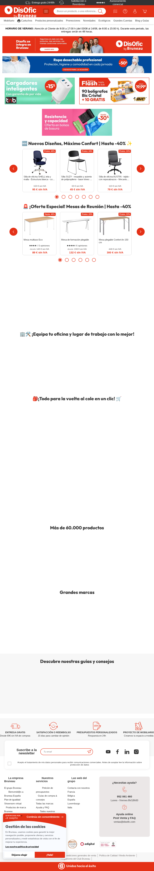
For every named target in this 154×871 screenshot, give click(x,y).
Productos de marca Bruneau (15, 809)
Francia (71, 792)
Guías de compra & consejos (46, 797)
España (71, 799)
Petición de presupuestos (44, 790)
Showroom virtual (12, 803)
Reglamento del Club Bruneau (75, 858)
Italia (70, 807)
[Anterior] (13, 169)
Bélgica (71, 795)
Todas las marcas (44, 803)
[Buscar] (100, 11)
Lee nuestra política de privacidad (22, 846)
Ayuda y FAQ (42, 807)
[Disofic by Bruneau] (77, 44)
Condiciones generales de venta (80, 855)
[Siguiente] (141, 169)
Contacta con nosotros (79, 788)
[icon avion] (89, 751)
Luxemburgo (74, 803)
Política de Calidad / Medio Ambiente (117, 855)
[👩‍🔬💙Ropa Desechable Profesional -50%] (77, 64)
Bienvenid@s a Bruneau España (13, 794)
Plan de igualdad (12, 799)
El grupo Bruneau (12, 788)
